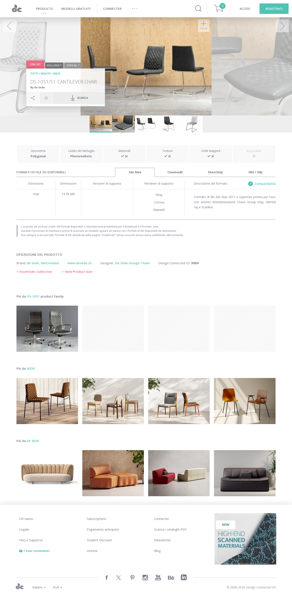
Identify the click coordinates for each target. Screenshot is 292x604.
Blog (157, 551)
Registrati (274, 9)
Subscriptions (96, 518)
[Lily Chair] (179, 401)
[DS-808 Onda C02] (113, 473)
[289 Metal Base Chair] (47, 401)
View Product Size (78, 271)
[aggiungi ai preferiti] (46, 98)
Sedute (46, 73)
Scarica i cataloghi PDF (170, 529)
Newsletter (162, 540)
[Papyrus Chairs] (245, 401)
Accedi (245, 9)
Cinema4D (175, 172)
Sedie (56, 73)
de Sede (33, 441)
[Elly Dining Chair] (113, 401)
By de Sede (37, 87)
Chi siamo (26, 518)
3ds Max (135, 172)
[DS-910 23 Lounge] (179, 473)
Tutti (34, 73)
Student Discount (99, 540)
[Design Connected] (17, 8)
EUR (56, 587)
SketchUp (215, 172)
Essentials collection (36, 271)
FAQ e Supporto (31, 540)
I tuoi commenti (36, 551)
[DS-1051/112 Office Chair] (47, 329)
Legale (24, 529)
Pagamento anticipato (103, 529)
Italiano (37, 587)
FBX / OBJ (255, 172)
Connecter (161, 518)
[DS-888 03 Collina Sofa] (47, 473)
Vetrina (92, 551)
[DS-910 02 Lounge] (245, 473)
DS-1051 (33, 296)
